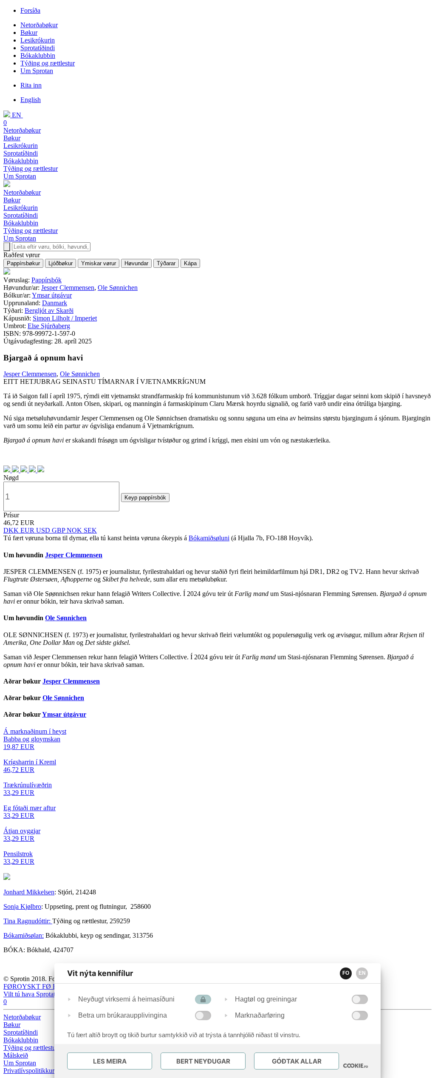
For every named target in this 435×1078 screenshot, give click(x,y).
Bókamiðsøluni (209, 538)
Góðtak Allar (297, 1061)
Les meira (110, 1061)
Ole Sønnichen (118, 287)
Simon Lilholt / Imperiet (65, 318)
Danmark (54, 302)
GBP (59, 530)
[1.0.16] (355, 1065)
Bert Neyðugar (203, 1061)
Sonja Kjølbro (22, 906)
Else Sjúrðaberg (49, 325)
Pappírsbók (46, 280)
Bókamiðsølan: (23, 935)
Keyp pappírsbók (145, 497)
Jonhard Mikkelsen (28, 892)
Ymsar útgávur (52, 295)
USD (44, 530)
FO (345, 973)
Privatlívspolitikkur (29, 1070)
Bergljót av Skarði (49, 310)
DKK (11, 530)
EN (362, 973)
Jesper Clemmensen (67, 287)
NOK (75, 530)
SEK (90, 530)
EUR (28, 530)
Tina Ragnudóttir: (27, 921)
